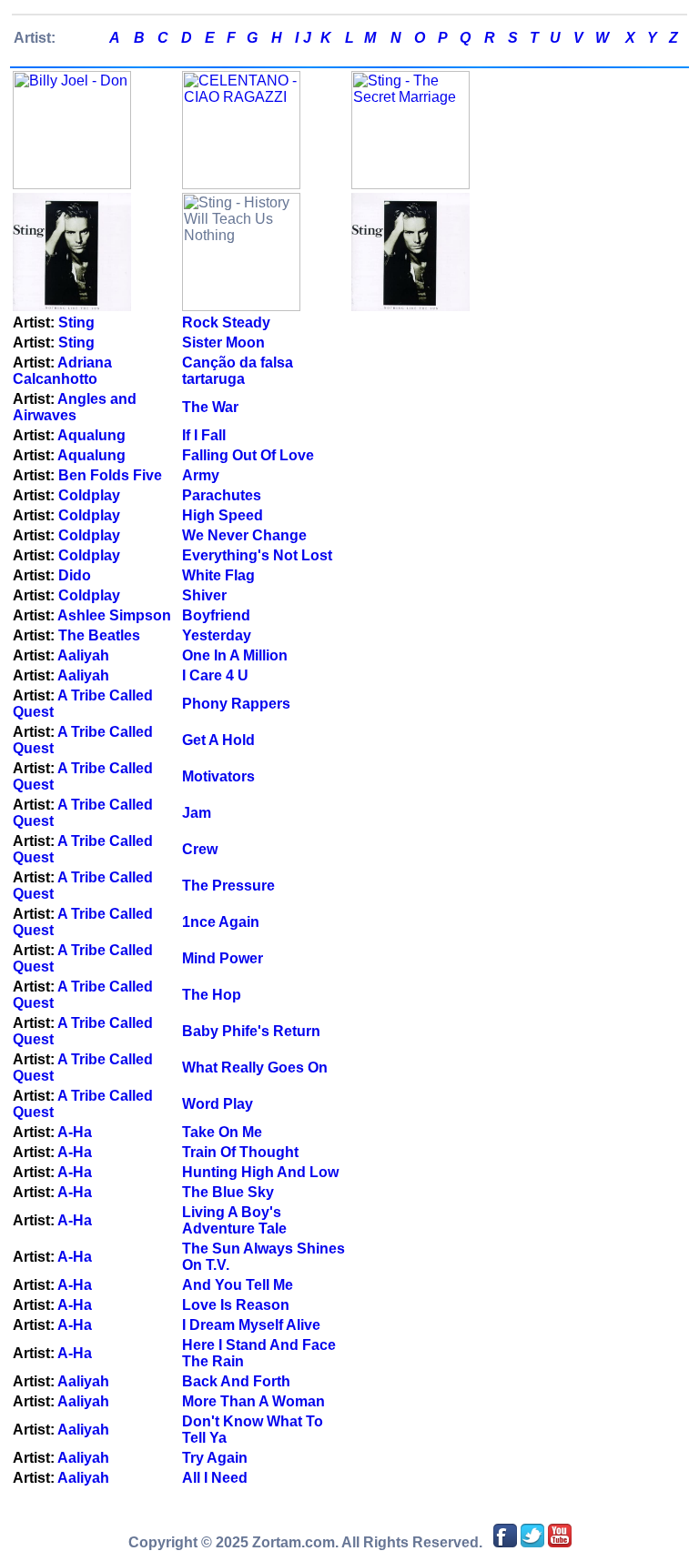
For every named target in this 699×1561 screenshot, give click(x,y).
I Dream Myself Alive (251, 1325)
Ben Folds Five (110, 475)
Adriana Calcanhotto (62, 371)
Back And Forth (236, 1381)
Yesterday (216, 635)
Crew (200, 849)
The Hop (211, 994)
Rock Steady (226, 322)
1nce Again (220, 922)
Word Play (217, 1104)
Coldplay (89, 495)
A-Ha (74, 1132)
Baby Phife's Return (251, 1031)
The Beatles (99, 635)
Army (200, 475)
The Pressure (228, 885)
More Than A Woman (253, 1401)
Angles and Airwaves (75, 407)
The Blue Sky (228, 1192)
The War (210, 407)
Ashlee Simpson (114, 615)
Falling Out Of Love (248, 455)
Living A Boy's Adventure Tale (234, 1220)
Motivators (218, 776)
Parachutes (221, 495)
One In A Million (235, 655)
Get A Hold (218, 740)
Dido (74, 575)
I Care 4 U (215, 675)
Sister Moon (223, 342)
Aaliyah (83, 655)
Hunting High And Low (260, 1172)
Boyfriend (216, 615)
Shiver (204, 595)
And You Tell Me (237, 1285)
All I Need (215, 1477)
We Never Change (244, 535)
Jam (196, 813)
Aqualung (91, 435)
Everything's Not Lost (257, 555)
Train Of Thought (240, 1152)
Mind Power (222, 958)
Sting (76, 322)
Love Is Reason (235, 1305)
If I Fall (204, 435)
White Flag (218, 575)
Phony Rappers (236, 703)
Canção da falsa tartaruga (237, 371)
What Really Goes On (255, 1067)
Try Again (215, 1457)
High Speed (222, 515)
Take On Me (222, 1132)
